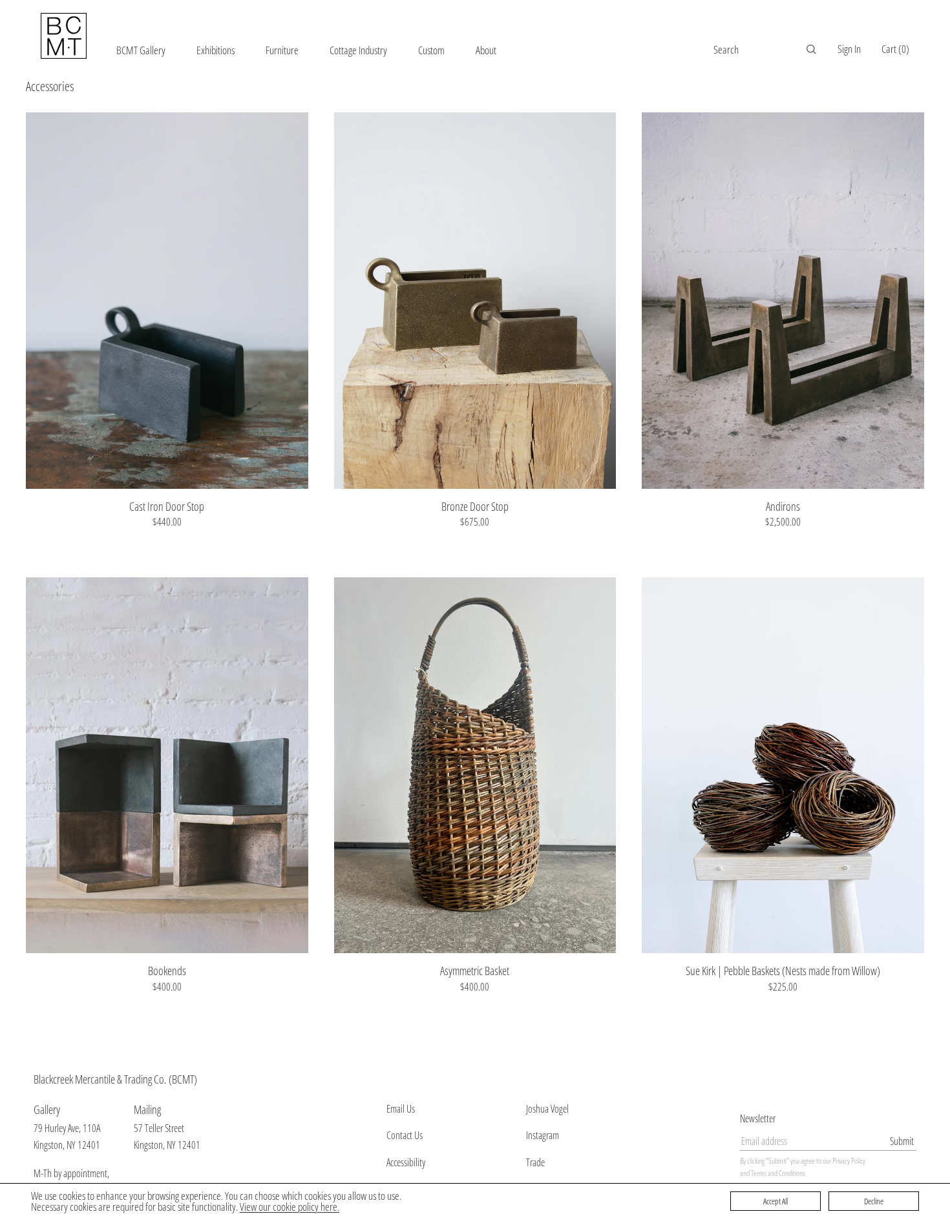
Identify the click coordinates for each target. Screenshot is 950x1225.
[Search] (811, 49)
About (486, 50)
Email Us (400, 1109)
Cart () (895, 48)
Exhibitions (215, 50)
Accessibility (405, 1162)
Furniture (282, 50)
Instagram (542, 1135)
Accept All (775, 1201)
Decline (873, 1201)
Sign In (849, 48)
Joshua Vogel (547, 1109)
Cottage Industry (358, 50)
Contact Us (404, 1135)
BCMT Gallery (140, 50)
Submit (902, 1141)
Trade (535, 1162)
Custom (431, 50)
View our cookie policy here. (289, 1206)
